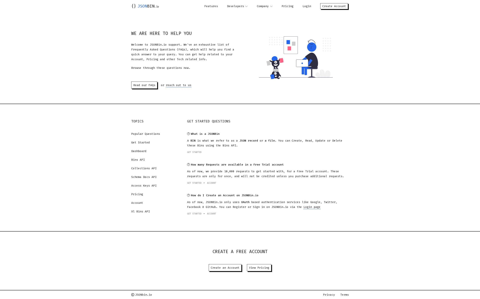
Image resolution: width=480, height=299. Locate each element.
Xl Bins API (140, 211)
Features (211, 6)
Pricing (287, 6)
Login (307, 6)
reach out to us (178, 85)
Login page (312, 207)
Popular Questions (145, 134)
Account (137, 203)
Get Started (140, 142)
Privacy (329, 295)
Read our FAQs (144, 85)
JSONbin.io (143, 295)
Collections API (144, 168)
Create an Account (225, 268)
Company (263, 6)
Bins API (138, 160)
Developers (235, 6)
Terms (344, 295)
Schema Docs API (144, 177)
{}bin (145, 6)
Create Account (334, 6)
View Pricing (259, 268)
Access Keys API (144, 185)
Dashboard (138, 151)
